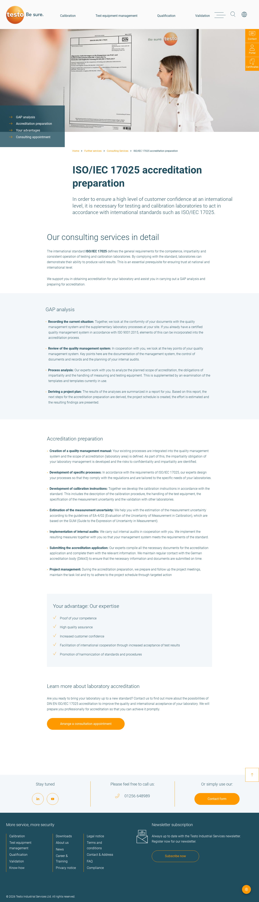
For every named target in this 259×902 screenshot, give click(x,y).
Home (75, 151)
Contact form (217, 799)
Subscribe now (175, 856)
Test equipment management (116, 16)
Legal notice (95, 836)
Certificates (252, 67)
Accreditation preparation (34, 124)
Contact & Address (100, 855)
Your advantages (28, 130)
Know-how (16, 868)
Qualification (166, 16)
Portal (252, 53)
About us (62, 843)
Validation (202, 16)
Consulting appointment (33, 137)
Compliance (95, 868)
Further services (93, 151)
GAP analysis (25, 117)
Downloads (64, 836)
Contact (252, 39)
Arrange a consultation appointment (85, 724)
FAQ (90, 861)
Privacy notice (66, 868)
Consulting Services (117, 151)
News (60, 849)
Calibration (68, 16)
